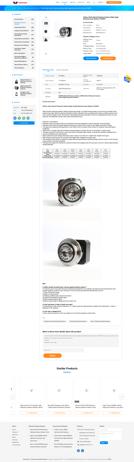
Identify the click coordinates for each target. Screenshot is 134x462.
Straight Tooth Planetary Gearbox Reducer (26, 93)
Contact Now (24, 123)
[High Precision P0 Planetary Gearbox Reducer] (16, 88)
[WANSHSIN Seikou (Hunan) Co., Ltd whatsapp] (19, 118)
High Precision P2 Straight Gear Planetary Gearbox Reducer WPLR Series (24, 407)
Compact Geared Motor (24, 30)
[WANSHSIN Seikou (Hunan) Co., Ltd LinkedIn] (82, 450)
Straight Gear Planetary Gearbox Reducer (54, 321)
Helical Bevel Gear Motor (24, 38)
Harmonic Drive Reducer (24, 45)
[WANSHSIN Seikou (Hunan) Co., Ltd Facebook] (78, 450)
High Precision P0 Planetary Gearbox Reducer (26, 87)
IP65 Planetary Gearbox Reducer (78, 321)
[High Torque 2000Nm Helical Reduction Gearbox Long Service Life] (108, 390)
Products (15, 432)
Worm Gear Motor (24, 53)
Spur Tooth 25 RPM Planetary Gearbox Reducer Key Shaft (39, 445)
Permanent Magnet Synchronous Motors (24, 57)
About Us (15, 434)
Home (14, 429)
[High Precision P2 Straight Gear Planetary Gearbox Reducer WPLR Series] (25, 390)
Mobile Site (15, 442)
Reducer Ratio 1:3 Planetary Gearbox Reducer (26, 81)
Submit (52, 356)
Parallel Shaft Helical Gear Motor (24, 34)
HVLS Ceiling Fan (24, 68)
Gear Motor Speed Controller (24, 49)
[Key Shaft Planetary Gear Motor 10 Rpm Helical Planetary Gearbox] (52, 390)
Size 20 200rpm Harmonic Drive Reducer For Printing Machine (63, 445)
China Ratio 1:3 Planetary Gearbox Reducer (35, 459)
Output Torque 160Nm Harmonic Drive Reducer (61, 431)
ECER (109, 459)
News (14, 437)
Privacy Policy (16, 445)
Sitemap (14, 440)
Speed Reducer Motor (24, 64)
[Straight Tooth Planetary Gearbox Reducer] (16, 94)
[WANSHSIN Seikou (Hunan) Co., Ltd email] (14, 118)
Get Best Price (91, 58)
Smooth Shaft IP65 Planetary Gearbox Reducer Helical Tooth (39, 431)
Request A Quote (114, 2)
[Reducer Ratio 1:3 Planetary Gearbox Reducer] (16, 81)
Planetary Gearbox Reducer (24, 23)
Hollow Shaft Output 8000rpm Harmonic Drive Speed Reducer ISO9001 (63, 438)
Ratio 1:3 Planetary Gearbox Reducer (100, 321)
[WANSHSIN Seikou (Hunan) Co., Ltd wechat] (23, 118)
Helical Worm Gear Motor (24, 42)
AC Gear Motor (24, 19)
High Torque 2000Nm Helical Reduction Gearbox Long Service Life (107, 407)
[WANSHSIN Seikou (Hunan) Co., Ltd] (20, 3)
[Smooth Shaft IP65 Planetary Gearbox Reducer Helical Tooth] (80, 390)
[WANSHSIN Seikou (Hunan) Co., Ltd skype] (28, 118)
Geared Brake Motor (24, 61)
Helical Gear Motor (24, 27)
